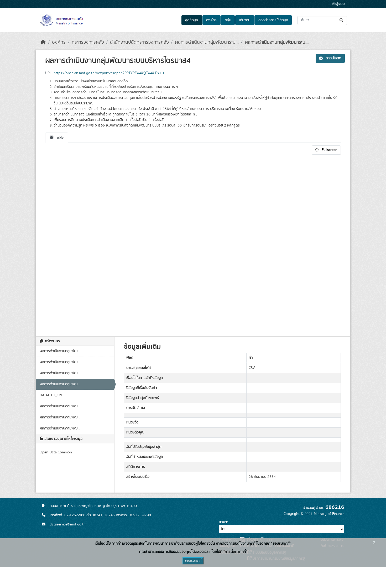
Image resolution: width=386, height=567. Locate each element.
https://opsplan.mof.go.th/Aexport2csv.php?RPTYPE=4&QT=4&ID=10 (109, 73)
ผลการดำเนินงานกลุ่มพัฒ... (60, 351)
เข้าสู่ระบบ (338, 4)
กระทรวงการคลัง (88, 42)
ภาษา (223, 522)
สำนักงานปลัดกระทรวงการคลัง (139, 42)
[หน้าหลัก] (43, 42)
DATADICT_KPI (51, 395)
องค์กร (211, 20)
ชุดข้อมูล (191, 20)
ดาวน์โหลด (333, 58)
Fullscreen (329, 150)
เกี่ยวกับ (244, 20)
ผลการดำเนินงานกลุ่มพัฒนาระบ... (207, 42)
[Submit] (341, 20)
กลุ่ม (228, 20)
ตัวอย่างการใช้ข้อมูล (273, 20)
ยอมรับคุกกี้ (193, 560)
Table (59, 137)
